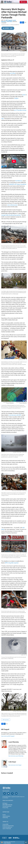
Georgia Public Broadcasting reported (11, 215)
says (2, 118)
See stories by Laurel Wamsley (15, 756)
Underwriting (5, 817)
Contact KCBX (5, 824)
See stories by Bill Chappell (7, 736)
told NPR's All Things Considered (17, 184)
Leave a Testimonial (7, 828)
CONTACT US (5, 821)
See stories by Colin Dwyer (14, 765)
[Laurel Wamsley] (4, 744)
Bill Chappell (9, 20)
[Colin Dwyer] (4, 764)
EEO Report (5, 803)
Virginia (16, 98)
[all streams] (26, 842)
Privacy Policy (5, 807)
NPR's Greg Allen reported (11, 563)
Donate (24, 2)
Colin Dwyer (9, 21)
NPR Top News (6, 719)
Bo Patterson (18, 180)
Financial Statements (7, 806)
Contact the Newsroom (7, 827)
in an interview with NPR (15, 415)
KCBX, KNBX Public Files (7, 804)
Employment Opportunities (8, 825)
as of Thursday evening (20, 110)
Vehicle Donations (6, 816)
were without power (12, 205)
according (12, 73)
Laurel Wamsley (13, 742)
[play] (2, 842)
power (24, 94)
